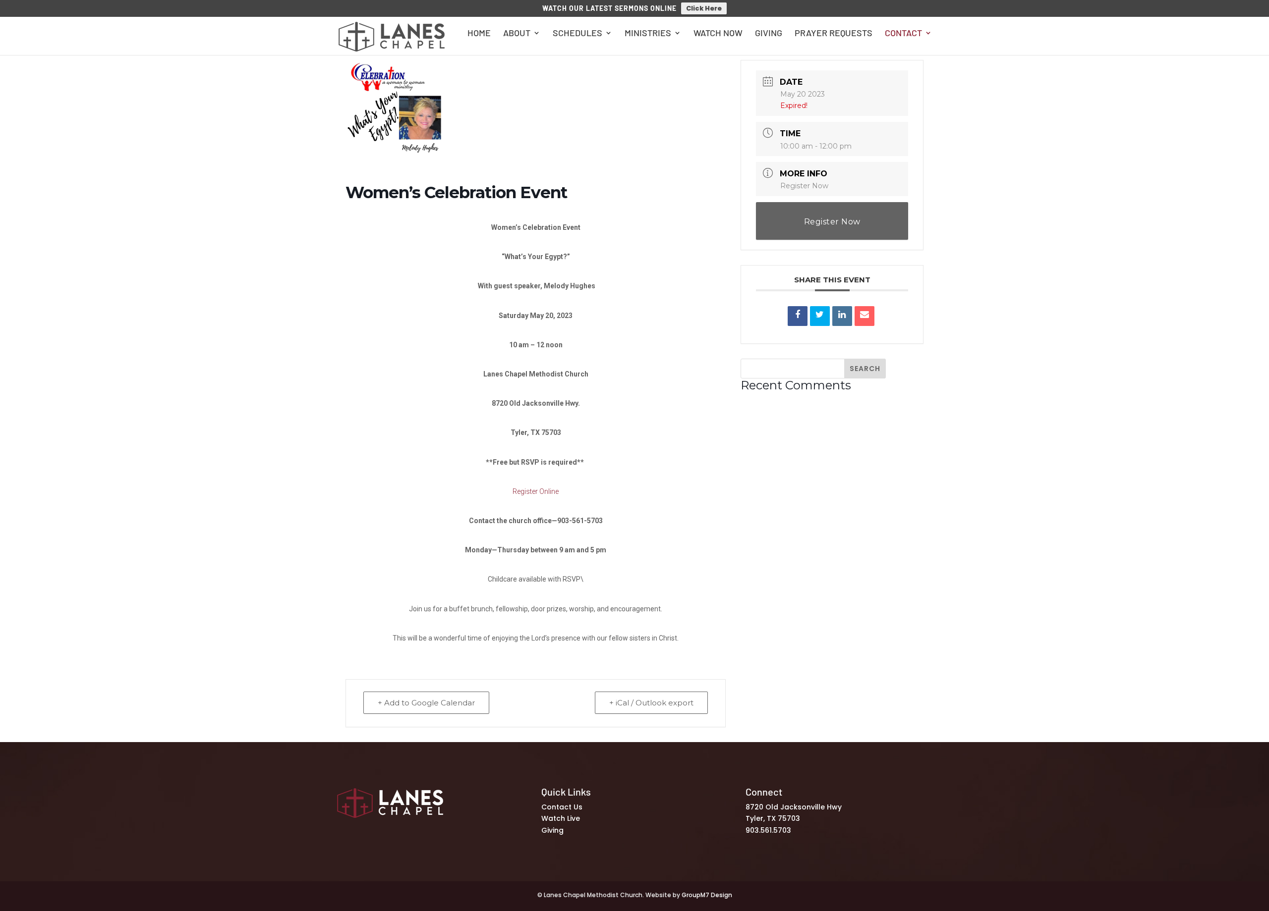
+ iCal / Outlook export (651, 702)
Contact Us (561, 807)
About (516, 33)
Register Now (804, 185)
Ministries (648, 33)
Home (479, 33)
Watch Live (560, 818)
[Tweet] (820, 316)
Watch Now (718, 33)
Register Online (536, 491)
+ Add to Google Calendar (426, 702)
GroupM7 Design (707, 895)
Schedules (577, 33)
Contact (903, 33)
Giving (768, 33)
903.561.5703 (768, 830)
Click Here (704, 8)
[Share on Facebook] (798, 316)
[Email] (864, 316)
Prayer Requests (833, 33)
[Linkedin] (842, 316)
